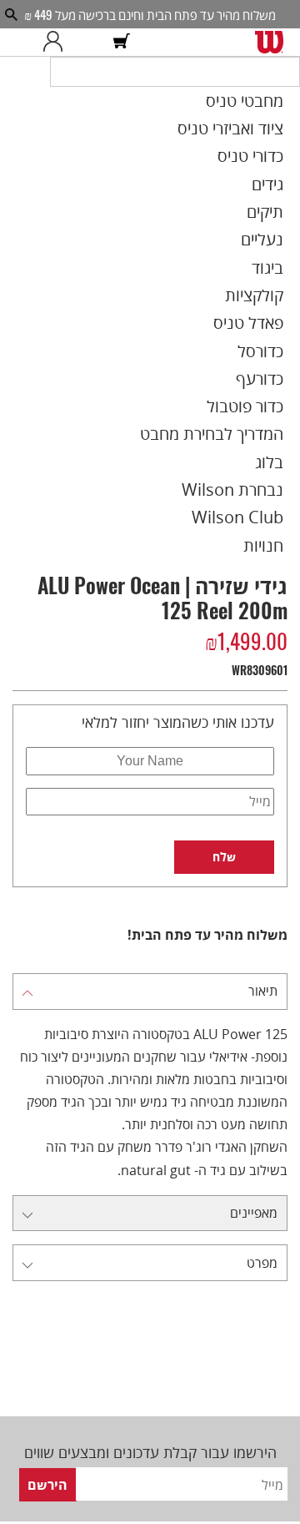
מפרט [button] (262, 1198)
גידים (286, 188)
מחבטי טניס (268, 119)
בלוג (288, 415)
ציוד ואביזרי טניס (256, 143)
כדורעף (281, 346)
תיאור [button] (263, 927)
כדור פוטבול (269, 369)
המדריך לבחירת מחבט (240, 392)
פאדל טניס (271, 301)
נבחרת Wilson (259, 437)
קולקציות (276, 279)
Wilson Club (263, 460)
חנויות (284, 482)
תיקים (284, 210)
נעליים (282, 233)
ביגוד (286, 256)
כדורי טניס (273, 165)
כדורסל (281, 324)
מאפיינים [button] (254, 1149)
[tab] (150, 927)
